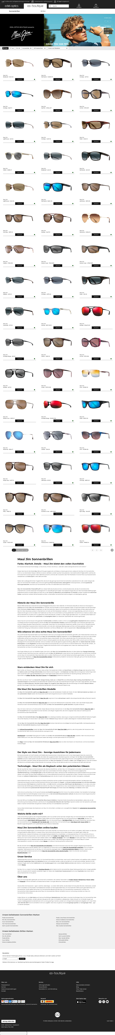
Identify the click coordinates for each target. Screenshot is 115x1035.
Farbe (62, 836)
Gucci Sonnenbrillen (8, 921)
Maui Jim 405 (89, 709)
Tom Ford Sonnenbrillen (9, 923)
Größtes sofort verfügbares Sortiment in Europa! (17, 1)
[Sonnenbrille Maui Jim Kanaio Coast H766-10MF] (96, 248)
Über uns (4, 982)
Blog (77, 987)
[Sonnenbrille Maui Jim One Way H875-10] (19, 217)
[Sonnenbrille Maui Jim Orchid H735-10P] (96, 93)
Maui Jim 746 (43, 717)
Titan (21, 741)
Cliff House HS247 (40, 820)
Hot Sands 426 (44, 822)
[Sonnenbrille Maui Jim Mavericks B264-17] (19, 434)
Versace (75, 879)
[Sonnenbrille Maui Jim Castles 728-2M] (57, 434)
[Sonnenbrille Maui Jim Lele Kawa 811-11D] (57, 466)
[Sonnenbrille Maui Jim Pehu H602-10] (19, 496)
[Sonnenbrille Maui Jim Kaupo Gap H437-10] (19, 466)
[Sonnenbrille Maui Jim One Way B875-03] (96, 466)
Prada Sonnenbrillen (8, 917)
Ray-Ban (33, 675)
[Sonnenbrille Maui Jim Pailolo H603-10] (57, 341)
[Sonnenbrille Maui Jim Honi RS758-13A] (96, 434)
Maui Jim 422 (43, 702)
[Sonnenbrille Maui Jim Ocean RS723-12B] (57, 372)
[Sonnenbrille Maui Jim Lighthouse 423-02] (19, 124)
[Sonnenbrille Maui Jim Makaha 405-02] (19, 279)
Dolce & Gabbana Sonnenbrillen (65, 919)
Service (41, 982)
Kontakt (3, 991)
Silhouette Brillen (63, 940)
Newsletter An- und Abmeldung (48, 989)
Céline (92, 879)
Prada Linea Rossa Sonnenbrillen (65, 917)
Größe (55, 836)
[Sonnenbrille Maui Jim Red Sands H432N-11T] (57, 62)
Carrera (44, 675)
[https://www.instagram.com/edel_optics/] (103, 1002)
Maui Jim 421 (44, 698)
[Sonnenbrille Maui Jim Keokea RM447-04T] (96, 310)
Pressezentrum (5, 985)
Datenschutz (8, 1025)
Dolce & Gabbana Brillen (9, 942)
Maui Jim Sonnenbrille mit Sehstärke (41, 845)
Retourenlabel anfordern (83, 985)
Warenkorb (96, 7)
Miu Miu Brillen (6, 936)
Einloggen (79, 7)
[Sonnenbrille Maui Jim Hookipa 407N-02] (57, 279)
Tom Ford (39, 675)
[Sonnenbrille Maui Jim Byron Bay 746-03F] (96, 496)
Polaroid (22, 881)
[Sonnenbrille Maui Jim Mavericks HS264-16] (96, 217)
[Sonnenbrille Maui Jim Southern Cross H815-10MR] (57, 496)
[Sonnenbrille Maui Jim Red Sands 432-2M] (96, 155)
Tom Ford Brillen (7, 934)
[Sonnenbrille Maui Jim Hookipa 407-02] (96, 62)
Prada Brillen (6, 938)
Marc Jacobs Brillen (64, 938)
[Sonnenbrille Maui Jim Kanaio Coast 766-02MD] (57, 248)
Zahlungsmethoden (44, 985)
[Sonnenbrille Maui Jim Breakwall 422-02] (57, 155)
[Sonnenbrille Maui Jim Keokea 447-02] (19, 372)
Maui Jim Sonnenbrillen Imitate (43, 656)
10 (101, 550)
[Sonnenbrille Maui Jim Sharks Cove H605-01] (19, 403)
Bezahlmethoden (22, 852)
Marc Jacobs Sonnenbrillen (63, 925)
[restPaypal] (14, 1001)
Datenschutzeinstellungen (8, 989)
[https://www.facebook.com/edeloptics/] (100, 1002)
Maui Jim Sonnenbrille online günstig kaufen (55, 851)
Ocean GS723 (84, 822)
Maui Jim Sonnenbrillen (63, 921)
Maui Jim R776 (54, 741)
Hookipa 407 (36, 822)
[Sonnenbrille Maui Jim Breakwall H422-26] (19, 62)
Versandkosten (43, 987)
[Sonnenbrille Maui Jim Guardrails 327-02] (19, 310)
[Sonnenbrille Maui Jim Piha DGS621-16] (96, 372)
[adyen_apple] (19, 1001)
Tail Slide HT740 (67, 820)
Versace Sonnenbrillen (62, 923)
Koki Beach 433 (75, 822)
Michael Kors (82, 879)
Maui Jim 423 (43, 692)
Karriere (3, 987)
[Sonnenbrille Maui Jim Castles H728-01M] (19, 248)
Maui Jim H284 (62, 729)
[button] (11, 6)
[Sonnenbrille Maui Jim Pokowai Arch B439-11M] (57, 528)
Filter (6, 48)
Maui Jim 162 (71, 735)
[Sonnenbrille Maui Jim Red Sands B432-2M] (57, 186)
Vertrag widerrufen (8, 1021)
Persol (88, 879)
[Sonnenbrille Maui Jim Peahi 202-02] (96, 279)
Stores (45, 841)
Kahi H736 (81, 818)
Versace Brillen (63, 934)
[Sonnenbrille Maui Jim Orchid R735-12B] (96, 341)
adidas (28, 675)
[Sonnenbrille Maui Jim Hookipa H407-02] (57, 124)
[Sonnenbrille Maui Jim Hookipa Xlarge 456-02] (19, 341)
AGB (2, 1025)
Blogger (72, 837)
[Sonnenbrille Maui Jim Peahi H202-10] (96, 124)
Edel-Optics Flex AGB (7, 1027)
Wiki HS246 (31, 820)
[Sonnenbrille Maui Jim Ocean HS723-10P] (19, 528)
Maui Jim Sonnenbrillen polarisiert (73, 847)
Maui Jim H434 (45, 723)
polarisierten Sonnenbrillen (88, 808)
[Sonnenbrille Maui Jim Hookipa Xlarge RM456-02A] (57, 403)
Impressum (16, 1025)
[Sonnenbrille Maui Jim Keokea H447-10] (57, 217)
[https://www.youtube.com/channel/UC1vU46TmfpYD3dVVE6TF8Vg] (107, 1002)
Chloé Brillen (62, 942)
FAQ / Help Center (81, 989)
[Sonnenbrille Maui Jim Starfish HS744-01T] (57, 93)
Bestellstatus (80, 991)
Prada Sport (52, 675)
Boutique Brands (44, 869)
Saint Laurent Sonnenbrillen (10, 925)
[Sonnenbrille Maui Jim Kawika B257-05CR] (57, 310)
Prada (71, 879)
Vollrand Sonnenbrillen (26, 729)
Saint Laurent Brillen (64, 936)
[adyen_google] (23, 1001)
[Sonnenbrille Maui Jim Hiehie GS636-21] (19, 155)
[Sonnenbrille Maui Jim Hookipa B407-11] (19, 93)
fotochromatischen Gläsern (71, 849)
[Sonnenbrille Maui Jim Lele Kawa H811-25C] (96, 186)
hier (53, 962)
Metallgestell (21, 735)
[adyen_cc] (2, 1001)
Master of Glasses (57, 837)
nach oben (110, 1021)
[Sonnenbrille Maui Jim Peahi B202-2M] (96, 403)
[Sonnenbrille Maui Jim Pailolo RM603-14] (96, 528)
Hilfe (77, 982)
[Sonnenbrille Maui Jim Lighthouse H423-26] (19, 186)
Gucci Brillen (5, 940)
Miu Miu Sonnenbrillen (8, 919)
